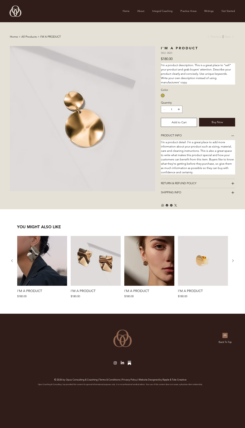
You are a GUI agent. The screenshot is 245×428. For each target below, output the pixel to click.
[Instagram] (115, 363)
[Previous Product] (12, 261)
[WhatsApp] (162, 205)
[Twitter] (175, 205)
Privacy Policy (129, 379)
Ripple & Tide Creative (174, 379)
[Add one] (178, 109)
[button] (162, 11)
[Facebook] (167, 205)
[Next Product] (233, 261)
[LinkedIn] (122, 363)
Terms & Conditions (109, 379)
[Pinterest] (171, 205)
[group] (122, 267)
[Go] (225, 335)
